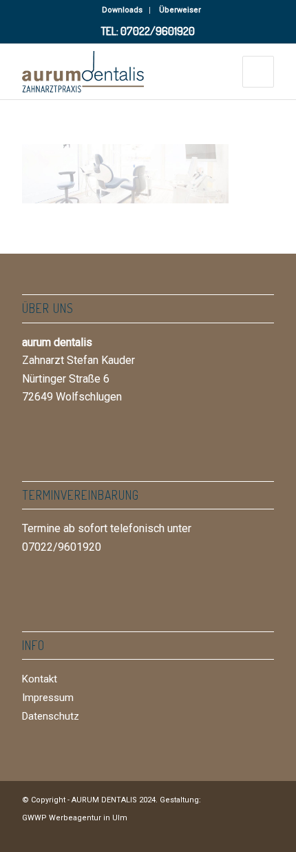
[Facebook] (222, 834)
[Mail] (263, 834)
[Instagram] (243, 834)
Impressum (48, 697)
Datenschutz (50, 716)
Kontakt (39, 679)
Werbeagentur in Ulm (88, 817)
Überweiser (180, 10)
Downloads (122, 10)
